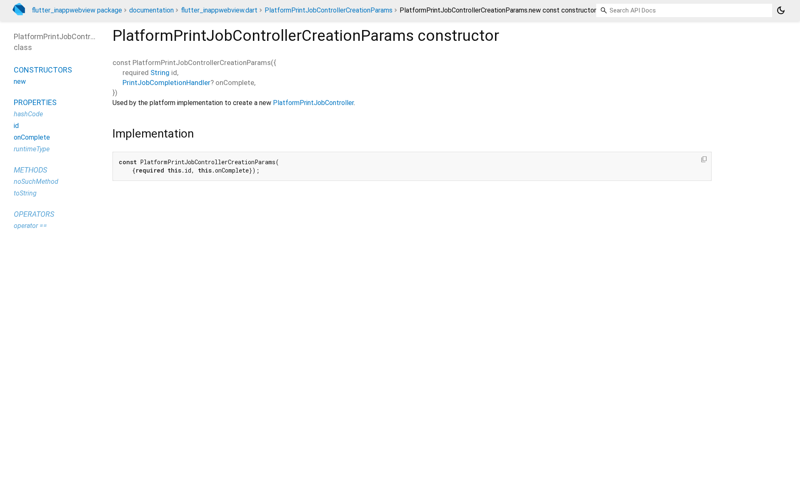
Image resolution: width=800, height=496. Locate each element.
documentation (151, 10)
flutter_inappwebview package (77, 10)
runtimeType (32, 149)
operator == (30, 226)
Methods (30, 169)
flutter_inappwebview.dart (219, 10)
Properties (35, 102)
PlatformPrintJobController (313, 103)
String (160, 72)
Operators (34, 214)
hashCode (28, 114)
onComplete (32, 137)
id (16, 126)
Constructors (43, 69)
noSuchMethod (36, 181)
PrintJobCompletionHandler (166, 82)
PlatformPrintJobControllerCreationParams (328, 10)
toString (25, 193)
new (20, 81)
